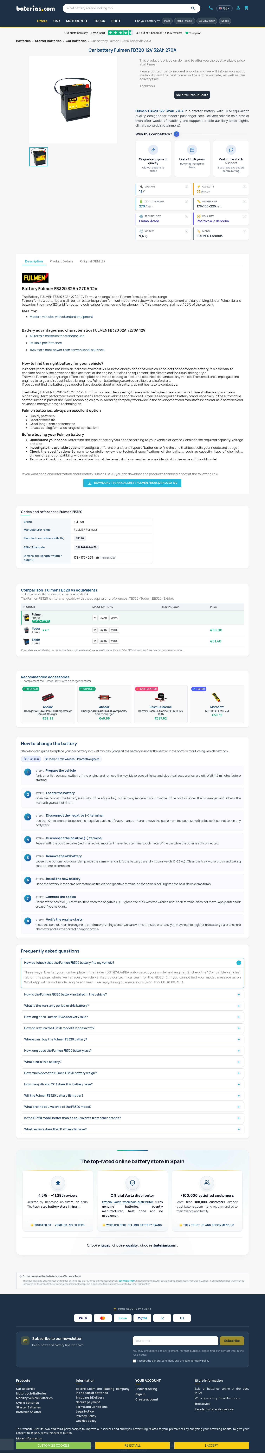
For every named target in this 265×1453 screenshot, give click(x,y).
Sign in (140, 1394)
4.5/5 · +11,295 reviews (58, 1195)
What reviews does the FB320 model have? (55, 1129)
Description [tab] (34, 261)
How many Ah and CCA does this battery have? (58, 1084)
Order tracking (146, 1389)
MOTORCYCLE (77, 21)
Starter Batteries (28, 1407)
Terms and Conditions (91, 1407)
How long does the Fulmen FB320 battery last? (58, 1051)
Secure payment (88, 1402)
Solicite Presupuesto (192, 95)
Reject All (132, 1445)
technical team (127, 1280)
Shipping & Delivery (90, 1397)
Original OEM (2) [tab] (92, 261)
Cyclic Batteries (27, 1403)
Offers (42, 21)
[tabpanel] (132, 376)
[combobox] (131, 8)
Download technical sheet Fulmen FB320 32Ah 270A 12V (132, 483)
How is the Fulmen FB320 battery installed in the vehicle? (65, 994)
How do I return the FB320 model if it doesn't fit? (59, 1028)
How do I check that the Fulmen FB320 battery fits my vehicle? (69, 963)
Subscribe (232, 1341)
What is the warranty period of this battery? (56, 1006)
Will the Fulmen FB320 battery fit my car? (53, 1096)
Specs (225, 20)
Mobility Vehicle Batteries (34, 1398)
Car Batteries (25, 1389)
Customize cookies (53, 1445)
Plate (167, 20)
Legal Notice (85, 1411)
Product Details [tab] (61, 261)
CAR (56, 21)
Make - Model (184, 20)
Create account (146, 1399)
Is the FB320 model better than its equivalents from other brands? (72, 1118)
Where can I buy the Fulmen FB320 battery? (55, 1039)
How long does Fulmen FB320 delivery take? (56, 1017)
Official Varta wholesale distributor (127, 1202)
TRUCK (99, 21)
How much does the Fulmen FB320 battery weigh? (60, 1073)
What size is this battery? (42, 1062)
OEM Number (207, 20)
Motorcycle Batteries (31, 1393)
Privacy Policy (86, 1416)
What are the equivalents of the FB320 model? (58, 1107)
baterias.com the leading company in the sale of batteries (103, 1391)
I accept (211, 1445)
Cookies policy (86, 1421)
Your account (148, 1380)
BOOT (115, 21)
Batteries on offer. (29, 1412)
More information (29, 1438)
